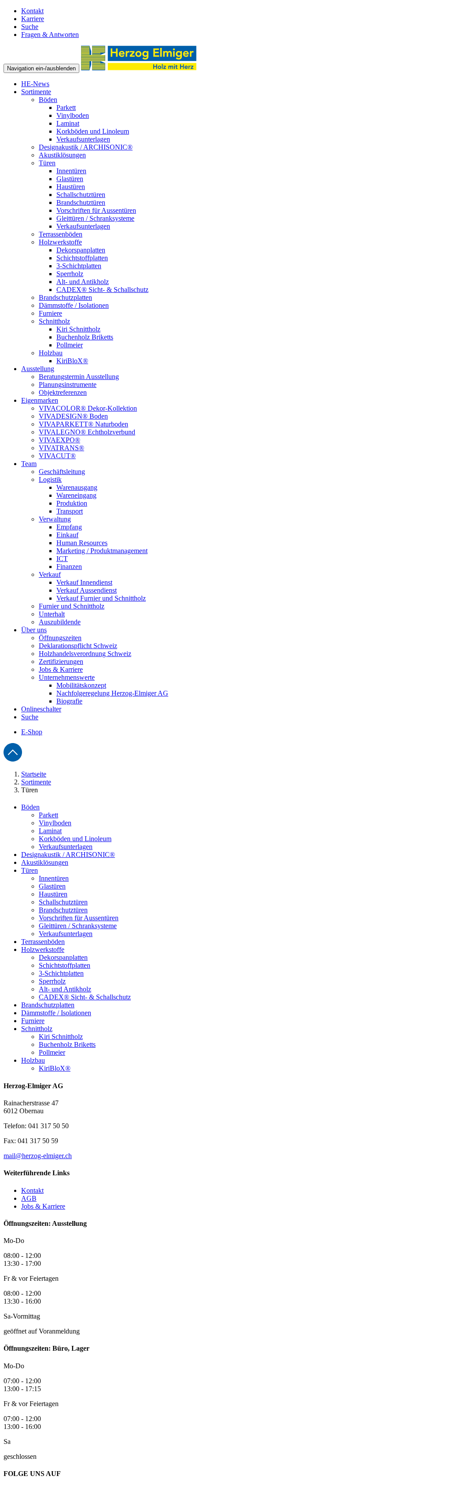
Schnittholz (36, 1028)
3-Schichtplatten (61, 973)
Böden (30, 807)
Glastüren (52, 886)
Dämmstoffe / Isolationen (56, 1013)
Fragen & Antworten (50, 34)
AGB (29, 1198)
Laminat (50, 831)
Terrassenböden (43, 941)
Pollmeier (52, 1052)
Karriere (32, 18)
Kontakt (32, 11)
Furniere (32, 1020)
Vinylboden (55, 823)
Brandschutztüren (63, 910)
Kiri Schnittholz (61, 1036)
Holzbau (33, 1060)
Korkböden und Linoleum (75, 838)
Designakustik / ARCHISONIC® (68, 854)
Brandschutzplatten (47, 1005)
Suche (29, 26)
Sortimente (36, 782)
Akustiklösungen (44, 862)
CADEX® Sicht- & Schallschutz (85, 997)
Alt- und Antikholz (65, 989)
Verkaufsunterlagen (65, 846)
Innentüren (54, 878)
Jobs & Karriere (43, 1206)
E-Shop (31, 732)
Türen (29, 870)
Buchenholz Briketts (67, 1044)
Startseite (33, 774)
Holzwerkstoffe (42, 949)
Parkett (48, 815)
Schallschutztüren (63, 902)
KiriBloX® (54, 1068)
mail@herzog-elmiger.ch (38, 1155)
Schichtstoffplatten (64, 965)
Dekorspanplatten (63, 957)
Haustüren (53, 894)
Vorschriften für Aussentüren (78, 918)
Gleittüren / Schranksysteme (78, 925)
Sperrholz (52, 981)
